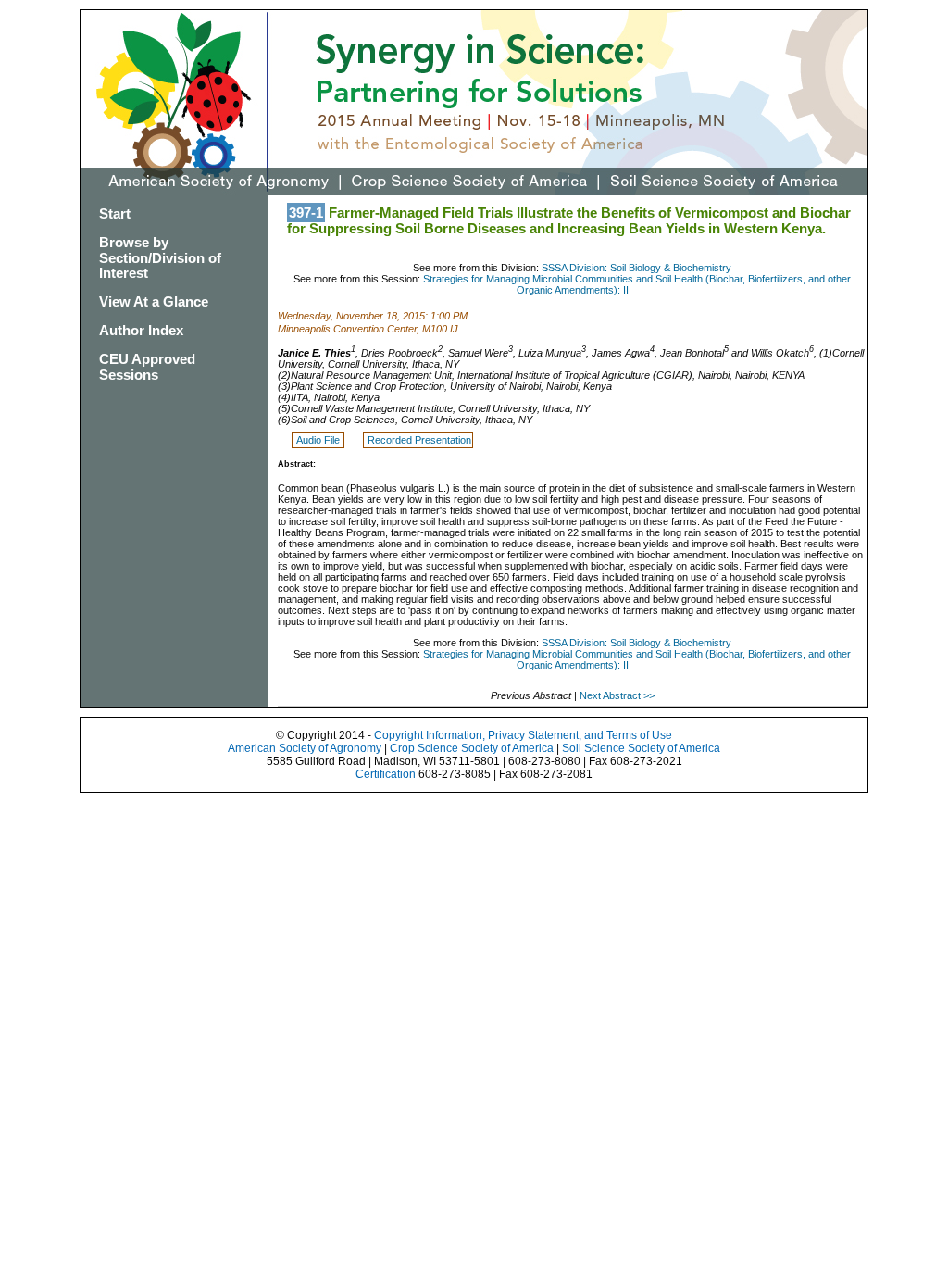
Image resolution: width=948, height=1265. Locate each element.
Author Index (141, 330)
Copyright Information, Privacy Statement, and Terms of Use (523, 735)
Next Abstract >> (617, 695)
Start (115, 213)
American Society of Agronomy (304, 748)
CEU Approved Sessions (147, 366)
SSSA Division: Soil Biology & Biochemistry (636, 267)
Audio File (319, 439)
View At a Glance (153, 301)
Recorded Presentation (419, 439)
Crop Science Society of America (472, 748)
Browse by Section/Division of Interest (160, 258)
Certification (386, 774)
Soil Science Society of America (641, 748)
